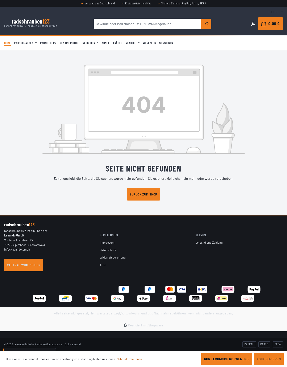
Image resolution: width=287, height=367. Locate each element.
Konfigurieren (269, 359)
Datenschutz (108, 250)
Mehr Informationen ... (131, 359)
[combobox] (147, 24)
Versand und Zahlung (209, 242)
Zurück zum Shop (143, 194)
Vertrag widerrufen (23, 265)
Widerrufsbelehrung (112, 257)
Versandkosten (131, 313)
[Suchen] (206, 24)
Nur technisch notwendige (226, 359)
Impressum (107, 242)
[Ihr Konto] (253, 23)
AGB (102, 265)
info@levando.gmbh (17, 249)
